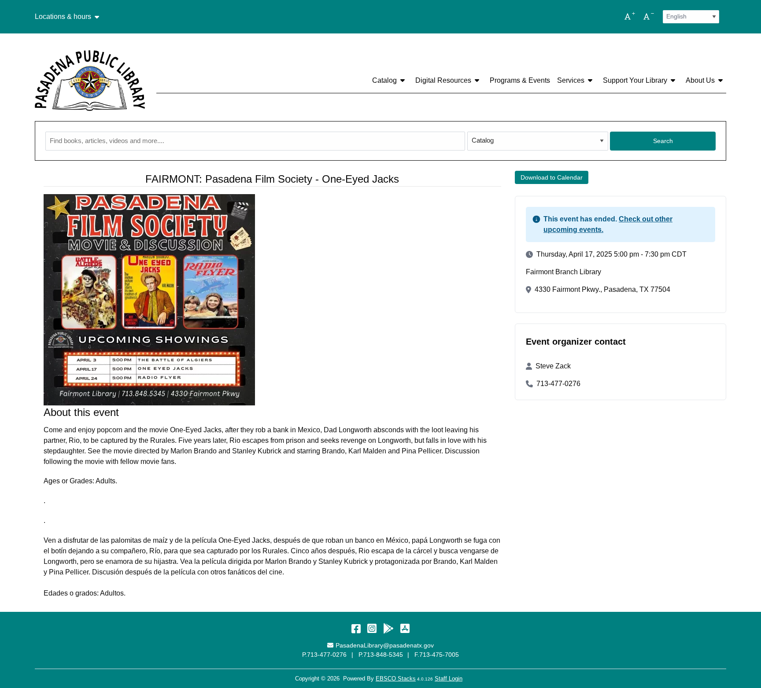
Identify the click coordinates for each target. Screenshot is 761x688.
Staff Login (448, 678)
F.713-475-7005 (436, 654)
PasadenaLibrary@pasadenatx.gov (384, 645)
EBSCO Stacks (396, 678)
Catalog (384, 80)
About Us (700, 80)
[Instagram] (372, 628)
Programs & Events (520, 80)
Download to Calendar (552, 177)
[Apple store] (405, 628)
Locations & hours (63, 16)
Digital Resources (443, 80)
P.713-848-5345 (380, 654)
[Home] (90, 80)
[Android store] (388, 628)
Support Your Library (635, 80)
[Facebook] (356, 628)
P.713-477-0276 (324, 654)
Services (570, 80)
